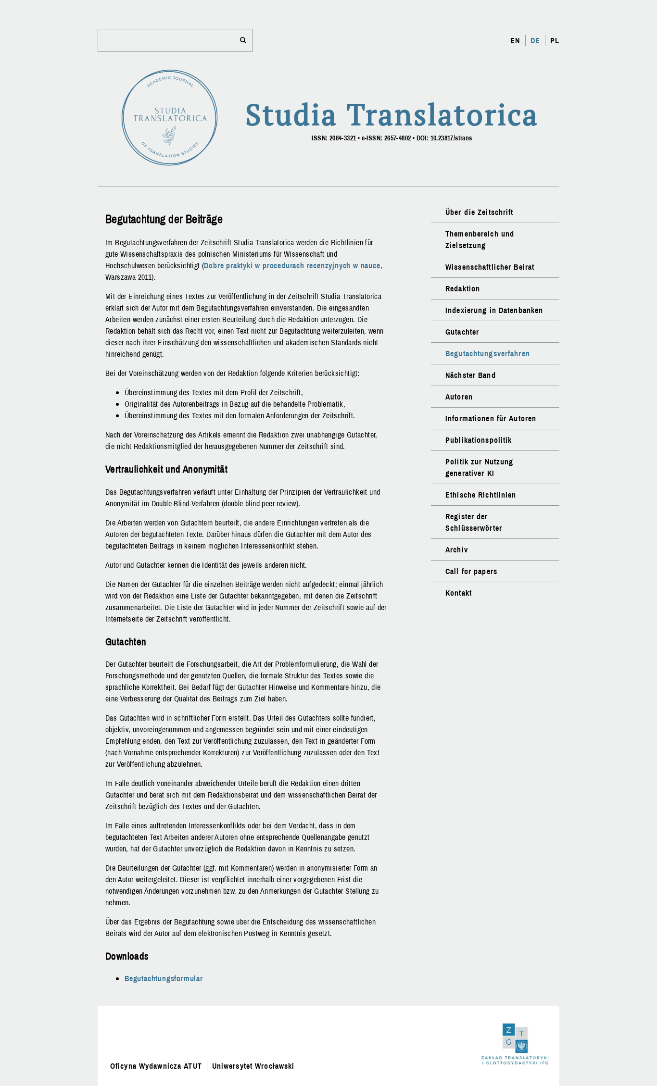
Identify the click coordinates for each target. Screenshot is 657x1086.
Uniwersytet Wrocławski (253, 1066)
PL (554, 40)
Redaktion (462, 288)
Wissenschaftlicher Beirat (489, 267)
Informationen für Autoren (490, 418)
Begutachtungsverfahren (487, 353)
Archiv (456, 549)
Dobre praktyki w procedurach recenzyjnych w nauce (292, 265)
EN (515, 40)
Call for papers (471, 571)
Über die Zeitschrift (479, 212)
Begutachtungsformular (164, 978)
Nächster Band (470, 375)
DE (535, 40)
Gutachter (462, 331)
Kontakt (458, 592)
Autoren (459, 396)
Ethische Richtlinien (480, 494)
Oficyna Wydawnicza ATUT (156, 1066)
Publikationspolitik (478, 440)
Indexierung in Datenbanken (494, 310)
